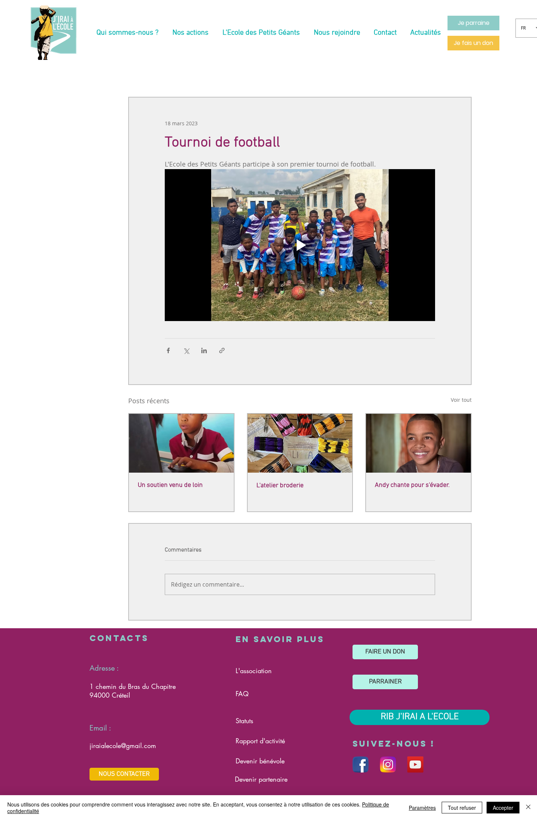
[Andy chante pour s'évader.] (418, 443)
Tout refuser (462, 807)
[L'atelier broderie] (300, 443)
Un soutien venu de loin (170, 485)
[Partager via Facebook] (168, 350)
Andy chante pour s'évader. (412, 485)
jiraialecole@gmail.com (123, 745)
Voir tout (461, 399)
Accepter (503, 807)
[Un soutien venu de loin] (181, 443)
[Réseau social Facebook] (361, 764)
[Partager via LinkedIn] (204, 350)
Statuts (244, 720)
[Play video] (300, 245)
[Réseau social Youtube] (415, 764)
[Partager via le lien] (221, 350)
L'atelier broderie (280, 485)
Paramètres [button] (422, 807)
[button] (127, 33)
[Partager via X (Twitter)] (186, 350)
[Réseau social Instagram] (388, 764)
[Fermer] (528, 807)
